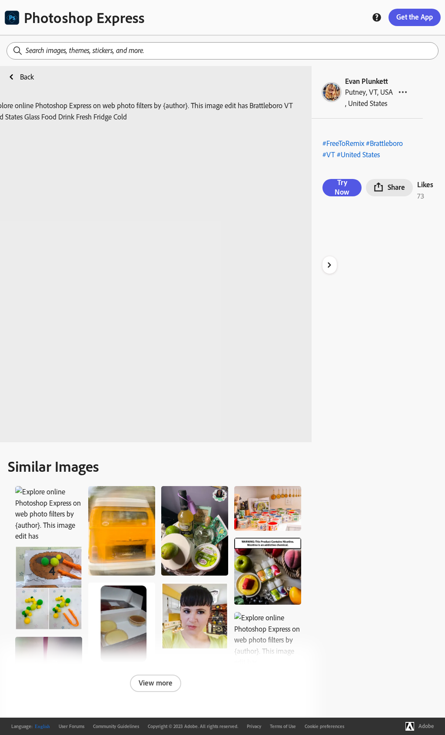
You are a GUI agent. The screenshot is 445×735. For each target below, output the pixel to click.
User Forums (71, 726)
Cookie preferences (324, 726)
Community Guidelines (116, 726)
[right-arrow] (329, 265)
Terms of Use (283, 726)
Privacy (254, 726)
